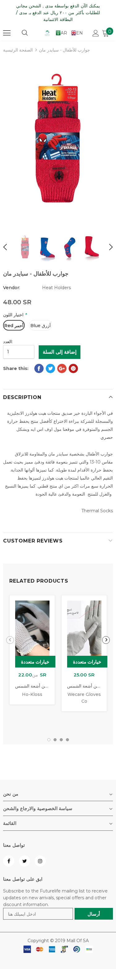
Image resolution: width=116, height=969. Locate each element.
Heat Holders (56, 287)
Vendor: (11, 287)
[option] (58, 141)
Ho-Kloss (32, 694)
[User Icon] (95, 33)
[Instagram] (40, 861)
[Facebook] (8, 861)
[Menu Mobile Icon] (7, 33)
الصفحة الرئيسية (18, 50)
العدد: (8, 341)
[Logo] (47, 32)
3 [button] (61, 739)
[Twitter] (24, 861)
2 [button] (55, 739)
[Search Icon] (25, 33)
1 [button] (48, 739)
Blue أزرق (40, 325)
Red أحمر (14, 325)
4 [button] (67, 739)
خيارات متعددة (35, 662)
